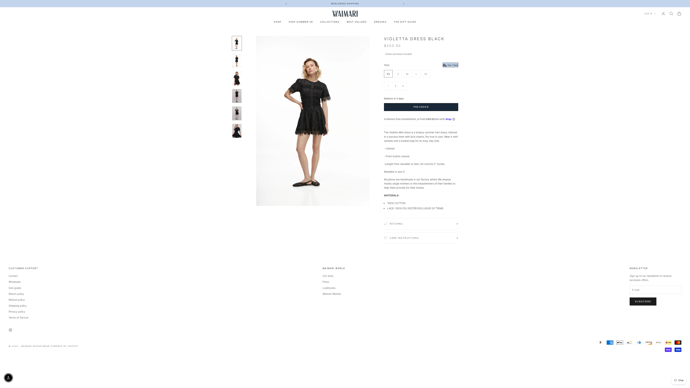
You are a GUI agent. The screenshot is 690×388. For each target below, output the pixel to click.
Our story (328, 275)
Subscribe (643, 301)
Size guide (15, 287)
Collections (330, 21)
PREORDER (421, 106)
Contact (13, 275)
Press (326, 281)
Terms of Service (18, 317)
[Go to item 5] (237, 113)
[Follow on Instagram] (10, 330)
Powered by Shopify (64, 346)
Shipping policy (18, 305)
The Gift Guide (405, 21)
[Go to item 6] (237, 131)
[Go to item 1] (237, 43)
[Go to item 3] (237, 78)
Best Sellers (357, 21)
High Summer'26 (301, 21)
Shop (278, 21)
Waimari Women (332, 293)
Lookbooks (329, 287)
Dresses (380, 21)
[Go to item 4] (237, 96)
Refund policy (17, 299)
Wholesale (14, 281)
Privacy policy (17, 311)
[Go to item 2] (237, 61)
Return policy (16, 293)
